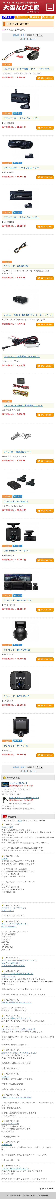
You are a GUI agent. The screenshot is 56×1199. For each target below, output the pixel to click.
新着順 (24, 35)
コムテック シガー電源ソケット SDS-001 (26, 69)
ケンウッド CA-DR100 (16, 266)
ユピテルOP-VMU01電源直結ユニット (23, 405)
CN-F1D (5, 1076)
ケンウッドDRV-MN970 (16, 501)
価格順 (16, 35)
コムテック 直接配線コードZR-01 (22, 356)
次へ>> (33, 39)
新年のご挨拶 (7, 827)
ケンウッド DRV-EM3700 (18, 600)
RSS (20, 820)
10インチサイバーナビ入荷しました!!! (18, 1029)
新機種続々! (6, 1145)
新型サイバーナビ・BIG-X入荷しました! (19, 1053)
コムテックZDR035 (18, 783)
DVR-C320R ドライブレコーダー (21, 168)
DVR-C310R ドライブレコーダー (21, 217)
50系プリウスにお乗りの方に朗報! (16, 1097)
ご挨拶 (4, 858)
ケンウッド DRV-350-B (16, 696)
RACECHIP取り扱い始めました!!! (16, 1002)
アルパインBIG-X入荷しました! (15, 1168)
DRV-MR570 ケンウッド (17, 551)
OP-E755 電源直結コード (17, 452)
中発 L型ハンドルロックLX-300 (24, 798)
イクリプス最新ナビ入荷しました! (16, 1018)
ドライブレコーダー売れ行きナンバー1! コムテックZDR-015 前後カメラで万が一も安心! (18, 963)
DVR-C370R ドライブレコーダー (21, 118)
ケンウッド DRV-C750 (16, 746)
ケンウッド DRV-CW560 (17, 650)
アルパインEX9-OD (10, 1124)
